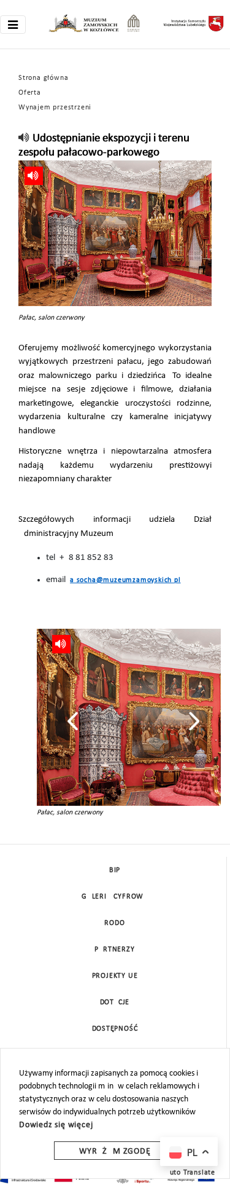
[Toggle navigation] (13, 24)
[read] (24, 138)
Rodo (114, 923)
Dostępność (115, 1029)
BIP (114, 870)
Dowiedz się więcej (56, 1125)
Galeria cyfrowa (115, 896)
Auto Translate (190, 1172)
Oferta (29, 92)
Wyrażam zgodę (114, 1151)
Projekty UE (115, 976)
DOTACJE (115, 1002)
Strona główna (43, 78)
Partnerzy (114, 949)
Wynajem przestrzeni (54, 107)
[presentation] (72, 721)
